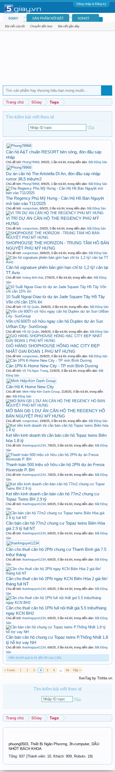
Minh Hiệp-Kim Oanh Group (41, 391)
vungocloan (30, 208)
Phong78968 (30, 162)
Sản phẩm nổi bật (48, 18)
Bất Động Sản (97, 162)
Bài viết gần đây (69, 26)
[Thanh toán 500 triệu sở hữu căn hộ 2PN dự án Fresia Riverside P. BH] (57, 459)
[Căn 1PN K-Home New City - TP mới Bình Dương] (49, 360)
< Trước (9, 670)
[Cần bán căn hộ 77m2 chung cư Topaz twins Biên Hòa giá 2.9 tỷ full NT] (57, 518)
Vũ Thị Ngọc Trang (35, 370)
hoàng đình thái (32, 277)
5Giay (13, 18)
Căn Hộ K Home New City (30, 386)
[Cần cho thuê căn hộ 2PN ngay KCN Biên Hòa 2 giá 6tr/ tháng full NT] (57, 573)
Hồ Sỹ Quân (30, 306)
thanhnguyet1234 (34, 445)
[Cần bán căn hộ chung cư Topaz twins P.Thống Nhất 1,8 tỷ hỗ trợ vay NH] (57, 632)
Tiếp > (77, 670)
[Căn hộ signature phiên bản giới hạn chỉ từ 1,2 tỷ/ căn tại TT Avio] (57, 262)
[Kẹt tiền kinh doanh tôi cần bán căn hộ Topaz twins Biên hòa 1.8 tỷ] (57, 430)
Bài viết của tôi (15, 26)
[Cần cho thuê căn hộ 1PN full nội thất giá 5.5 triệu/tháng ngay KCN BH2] (57, 602)
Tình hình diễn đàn (21, 734)
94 (67, 670)
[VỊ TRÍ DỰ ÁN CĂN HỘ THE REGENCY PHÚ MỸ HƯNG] (55, 213)
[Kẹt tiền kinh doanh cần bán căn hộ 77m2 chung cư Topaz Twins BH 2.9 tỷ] (57, 488)
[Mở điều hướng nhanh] (109, 102)
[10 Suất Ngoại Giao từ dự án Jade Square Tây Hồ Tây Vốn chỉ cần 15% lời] (57, 291)
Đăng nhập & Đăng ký (91, 4)
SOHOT (83, 18)
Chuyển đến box (41, 26)
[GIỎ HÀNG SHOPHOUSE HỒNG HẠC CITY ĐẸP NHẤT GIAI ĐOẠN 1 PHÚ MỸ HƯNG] (57, 341)
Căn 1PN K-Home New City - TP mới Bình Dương (52, 365)
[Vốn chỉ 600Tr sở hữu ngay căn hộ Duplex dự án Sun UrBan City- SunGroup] (57, 316)
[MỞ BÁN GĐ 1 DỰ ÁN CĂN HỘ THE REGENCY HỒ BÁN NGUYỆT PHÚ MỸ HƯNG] (57, 405)
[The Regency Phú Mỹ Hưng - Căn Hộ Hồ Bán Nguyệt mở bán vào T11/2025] (57, 193)
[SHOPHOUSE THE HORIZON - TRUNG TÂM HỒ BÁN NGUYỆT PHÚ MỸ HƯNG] (57, 237)
